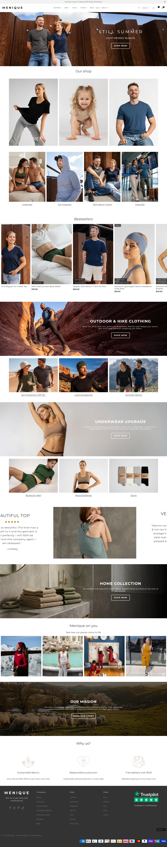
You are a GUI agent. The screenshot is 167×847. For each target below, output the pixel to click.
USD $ (144, 8)
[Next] (162, 533)
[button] (58, 7)
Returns (73, 810)
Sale (105, 797)
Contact (73, 797)
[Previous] (4, 533)
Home (105, 815)
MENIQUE (10, 835)
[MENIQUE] (12, 8)
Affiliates (39, 819)
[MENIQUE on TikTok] (23, 808)
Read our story (83, 716)
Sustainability (41, 806)
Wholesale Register (44, 810)
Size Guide (74, 824)
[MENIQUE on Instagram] (14, 808)
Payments (74, 802)
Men (105, 806)
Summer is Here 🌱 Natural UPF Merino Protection (83, 2)
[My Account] (153, 7)
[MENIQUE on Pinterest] (19, 808)
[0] (157, 7)
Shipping (73, 806)
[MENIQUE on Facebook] (10, 808)
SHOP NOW (120, 46)
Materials (40, 802)
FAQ (71, 815)
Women (106, 802)
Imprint (73, 819)
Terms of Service (22, 835)
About (38, 797)
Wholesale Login (43, 815)
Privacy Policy (36, 835)
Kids (105, 810)
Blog (38, 824)
